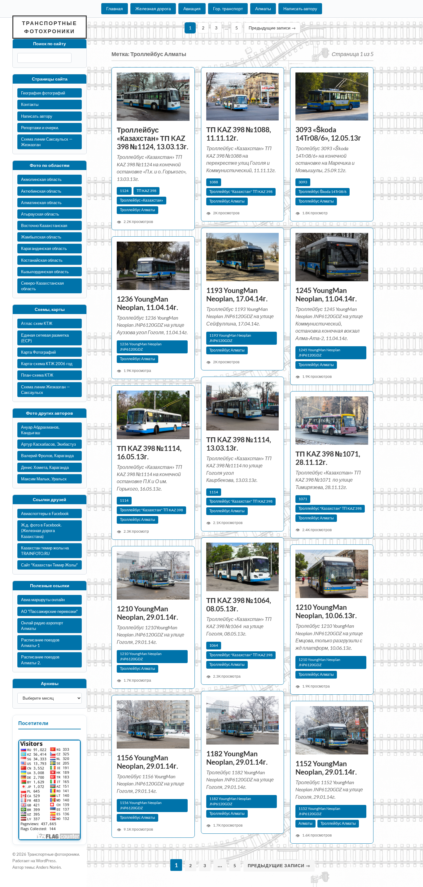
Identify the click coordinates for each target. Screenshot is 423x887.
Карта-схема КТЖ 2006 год (46, 363)
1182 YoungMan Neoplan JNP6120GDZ (230, 801)
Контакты (29, 104)
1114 (213, 492)
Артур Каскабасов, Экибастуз (48, 444)
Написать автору (300, 8)
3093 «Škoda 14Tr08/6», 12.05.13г (328, 133)
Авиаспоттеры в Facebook (45, 513)
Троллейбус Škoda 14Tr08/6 (323, 191)
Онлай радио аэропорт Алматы (42, 625)
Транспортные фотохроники (49, 27)
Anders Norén (48, 867)
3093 (303, 182)
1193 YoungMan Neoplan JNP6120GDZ (230, 338)
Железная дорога (153, 8)
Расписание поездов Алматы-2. (40, 659)
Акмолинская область (41, 179)
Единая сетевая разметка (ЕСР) (45, 338)
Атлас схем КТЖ (36, 323)
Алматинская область (41, 202)
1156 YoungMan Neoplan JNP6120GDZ (141, 805)
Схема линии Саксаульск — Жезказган (46, 142)
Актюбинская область (41, 191)
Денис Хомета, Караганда (45, 467)
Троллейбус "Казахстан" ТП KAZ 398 (241, 191)
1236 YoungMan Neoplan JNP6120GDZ (141, 347)
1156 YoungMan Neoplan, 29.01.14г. (147, 762)
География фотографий (43, 92)
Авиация (192, 8)
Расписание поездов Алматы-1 (40, 642)
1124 (124, 190)
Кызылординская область (45, 271)
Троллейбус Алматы (137, 210)
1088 (213, 182)
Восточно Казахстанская (44, 225)
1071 (303, 498)
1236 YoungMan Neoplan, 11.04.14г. (147, 303)
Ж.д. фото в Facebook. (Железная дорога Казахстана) (41, 530)
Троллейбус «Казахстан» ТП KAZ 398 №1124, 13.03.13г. (152, 138)
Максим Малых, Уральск (44, 478)
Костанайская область (42, 260)
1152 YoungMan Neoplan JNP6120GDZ (319, 811)
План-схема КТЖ (37, 375)
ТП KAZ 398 (146, 190)
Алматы (263, 8)
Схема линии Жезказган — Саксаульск (45, 389)
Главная (114, 8)
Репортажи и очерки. (40, 127)
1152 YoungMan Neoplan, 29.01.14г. (326, 767)
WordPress (46, 860)
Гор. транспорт (228, 8)
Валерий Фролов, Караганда (47, 455)
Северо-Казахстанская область (42, 286)
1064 (213, 645)
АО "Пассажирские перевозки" (49, 611)
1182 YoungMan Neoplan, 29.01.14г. (237, 757)
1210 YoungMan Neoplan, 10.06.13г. (326, 611)
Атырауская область (40, 214)
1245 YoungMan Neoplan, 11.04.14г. (326, 294)
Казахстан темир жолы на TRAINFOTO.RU (45, 550)
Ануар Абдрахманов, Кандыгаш (40, 430)
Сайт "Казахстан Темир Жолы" (49, 564)
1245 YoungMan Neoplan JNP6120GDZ (319, 352)
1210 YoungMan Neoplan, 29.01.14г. (147, 613)
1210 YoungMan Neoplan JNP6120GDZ (319, 662)
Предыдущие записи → (272, 27)
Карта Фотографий (38, 352)
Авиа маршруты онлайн (43, 599)
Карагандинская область (44, 248)
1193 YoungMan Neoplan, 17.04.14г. (237, 294)
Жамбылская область (41, 236)
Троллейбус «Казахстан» (141, 200)
